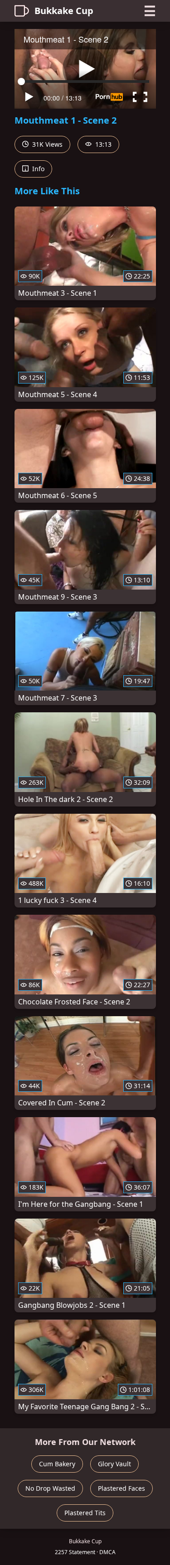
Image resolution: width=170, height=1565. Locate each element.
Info (37, 168)
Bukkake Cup (63, 11)
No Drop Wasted (50, 1488)
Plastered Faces (121, 1488)
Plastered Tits (85, 1512)
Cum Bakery (57, 1463)
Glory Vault (114, 1463)
